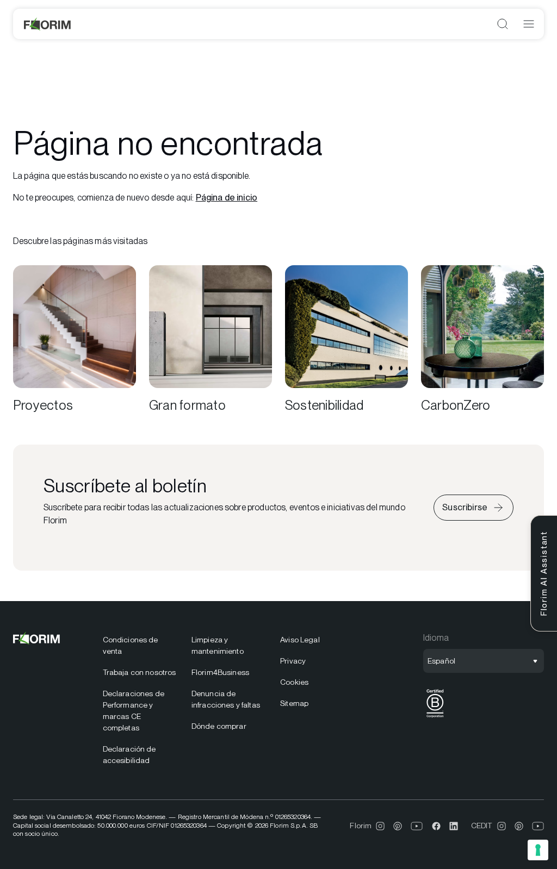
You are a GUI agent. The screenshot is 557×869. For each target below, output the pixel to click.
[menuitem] (140, 646)
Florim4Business (220, 672)
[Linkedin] (453, 826)
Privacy (293, 661)
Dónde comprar (218, 726)
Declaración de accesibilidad (129, 755)
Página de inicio (227, 197)
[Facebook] (436, 826)
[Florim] (48, 23)
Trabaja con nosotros (139, 672)
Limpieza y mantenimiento (217, 645)
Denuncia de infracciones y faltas (225, 699)
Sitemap (294, 703)
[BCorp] (435, 717)
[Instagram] (380, 826)
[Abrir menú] (528, 23)
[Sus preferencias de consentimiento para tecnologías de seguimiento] (538, 850)
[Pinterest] (397, 826)
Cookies (294, 682)
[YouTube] (417, 826)
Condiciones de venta (130, 645)
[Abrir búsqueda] (502, 23)
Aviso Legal (300, 639)
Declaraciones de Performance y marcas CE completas (133, 710)
